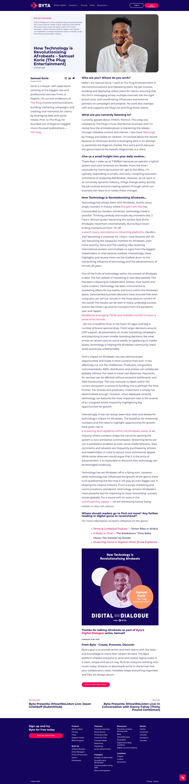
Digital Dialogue (42, 18)
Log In (136, 5)
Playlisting (98, 746)
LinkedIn (143, 735)
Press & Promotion (79, 755)
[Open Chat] (182, 777)
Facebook (144, 732)
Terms (156, 781)
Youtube (143, 741)
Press (92, 5)
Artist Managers (78, 752)
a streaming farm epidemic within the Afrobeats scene (115, 431)
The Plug (36, 103)
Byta (139, 630)
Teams (74, 758)
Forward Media (100, 741)
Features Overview (102, 729)
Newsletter (121, 740)
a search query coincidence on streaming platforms (113, 232)
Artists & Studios (78, 749)
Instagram (144, 738)
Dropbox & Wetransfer (103, 758)
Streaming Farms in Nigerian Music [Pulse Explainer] (125, 542)
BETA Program (78, 741)
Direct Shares (99, 732)
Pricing (84, 5)
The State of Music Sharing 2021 (124, 730)
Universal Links (100, 738)
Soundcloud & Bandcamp (100, 762)
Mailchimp (98, 743)
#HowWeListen (123, 737)
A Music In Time (103, 533)
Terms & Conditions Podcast (110, 529)
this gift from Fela (132, 207)
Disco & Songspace (102, 771)
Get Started (151, 6)
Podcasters (76, 760)
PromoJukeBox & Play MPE (103, 767)
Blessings (149, 132)
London (120, 759)
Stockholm (121, 762)
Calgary (120, 756)
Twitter (142, 729)
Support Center (78, 738)
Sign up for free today (96, 684)
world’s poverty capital (95, 502)
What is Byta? (60, 5)
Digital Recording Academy (124, 744)
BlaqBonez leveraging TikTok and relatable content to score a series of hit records (119, 317)
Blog (119, 734)
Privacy (149, 781)
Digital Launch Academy (127, 748)
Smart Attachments (102, 749)
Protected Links (100, 735)
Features (73, 5)
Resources (101, 5)
